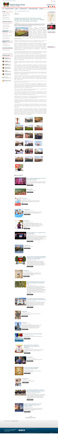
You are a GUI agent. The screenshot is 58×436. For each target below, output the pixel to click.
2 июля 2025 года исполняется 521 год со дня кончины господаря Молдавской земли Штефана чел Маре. (33, 404)
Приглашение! (24, 198)
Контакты (10, 0)
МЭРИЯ (16, 8)
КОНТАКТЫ (41, 8)
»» (34, 417)
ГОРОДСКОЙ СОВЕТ (23, 8)
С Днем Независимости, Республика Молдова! (33, 333)
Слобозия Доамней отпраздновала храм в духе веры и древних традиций (36, 179)
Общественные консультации (7, 23)
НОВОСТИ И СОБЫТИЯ (9, 8)
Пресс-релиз (24, 322)
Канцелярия (14, 0)
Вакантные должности (6, 38)
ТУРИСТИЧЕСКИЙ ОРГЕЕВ (33, 8)
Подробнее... (27, 214)
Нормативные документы (6, 26)
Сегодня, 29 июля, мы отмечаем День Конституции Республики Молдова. (31, 368)
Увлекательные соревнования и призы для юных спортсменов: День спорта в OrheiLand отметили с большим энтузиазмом (36, 391)
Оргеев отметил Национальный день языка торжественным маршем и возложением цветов (36, 299)
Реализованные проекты (6, 45)
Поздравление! (30, 189)
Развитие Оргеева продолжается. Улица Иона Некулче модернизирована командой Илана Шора (36, 282)
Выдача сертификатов (6, 17)
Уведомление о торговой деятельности (6, 15)
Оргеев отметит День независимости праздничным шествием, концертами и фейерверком (32, 346)
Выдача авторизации (6, 13)
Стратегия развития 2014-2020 (7, 35)
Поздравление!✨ (25, 378)
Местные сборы (5, 33)
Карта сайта (7, 0)
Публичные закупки (5, 28)
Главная (4, 0)
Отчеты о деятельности (6, 36)
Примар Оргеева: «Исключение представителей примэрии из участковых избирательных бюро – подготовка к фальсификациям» (36, 257)
